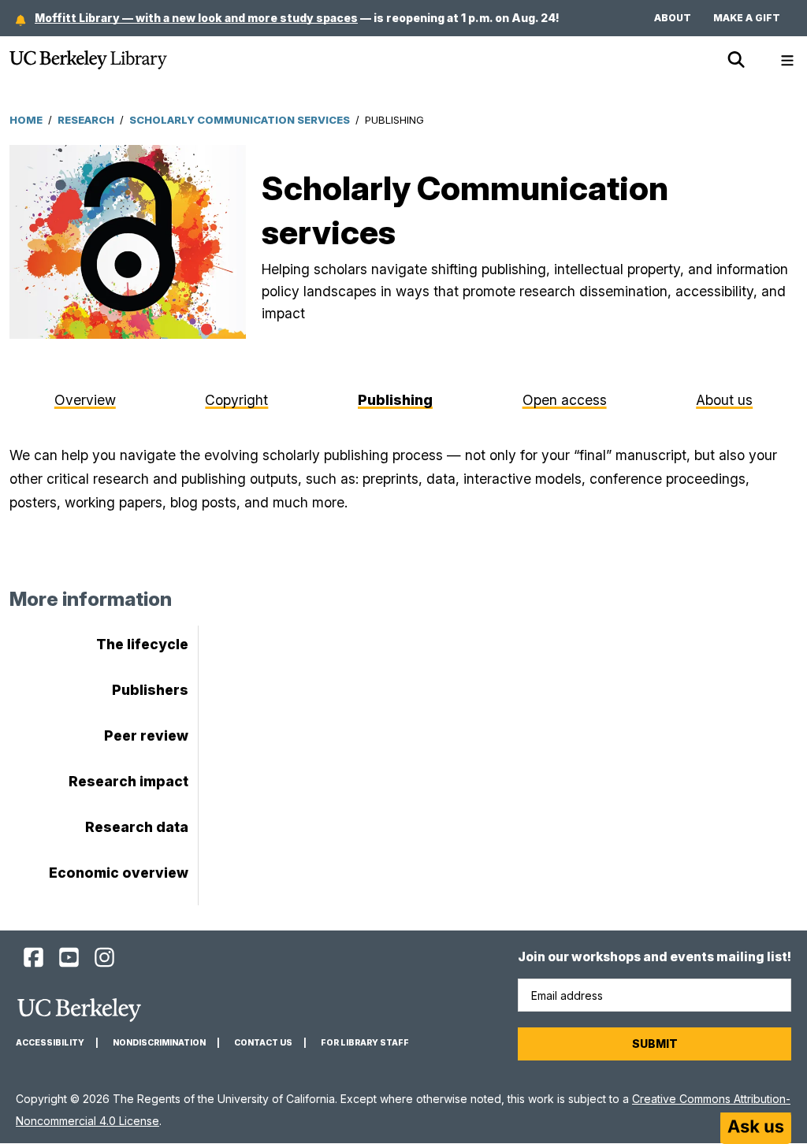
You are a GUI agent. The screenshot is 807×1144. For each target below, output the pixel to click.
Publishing (395, 400)
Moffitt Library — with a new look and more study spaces (196, 17)
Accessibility (50, 1043)
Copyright (236, 400)
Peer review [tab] (146, 735)
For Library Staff (365, 1043)
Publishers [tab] (150, 690)
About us (724, 400)
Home (26, 119)
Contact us (263, 1043)
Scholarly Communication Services (239, 119)
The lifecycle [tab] (142, 644)
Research (86, 119)
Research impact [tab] (128, 781)
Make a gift (746, 18)
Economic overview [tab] (118, 872)
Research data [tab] (136, 827)
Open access (565, 400)
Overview (85, 400)
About (672, 18)
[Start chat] (755, 1128)
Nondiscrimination (159, 1043)
